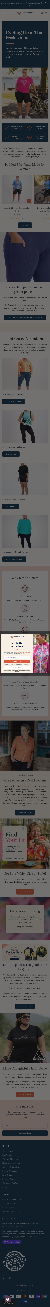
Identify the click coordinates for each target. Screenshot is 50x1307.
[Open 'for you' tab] (8, 1299)
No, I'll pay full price (17, 667)
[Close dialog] (47, 635)
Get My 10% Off (17, 661)
